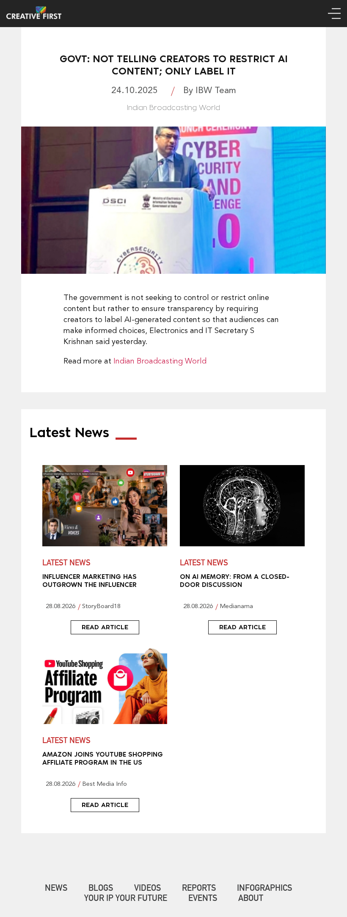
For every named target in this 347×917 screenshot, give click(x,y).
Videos (147, 889)
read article (105, 627)
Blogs (100, 889)
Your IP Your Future (125, 899)
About (250, 899)
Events (202, 899)
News (56, 889)
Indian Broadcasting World (160, 361)
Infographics (264, 889)
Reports (199, 889)
